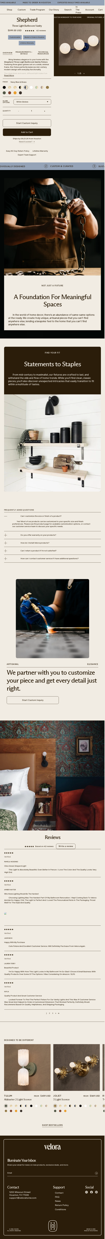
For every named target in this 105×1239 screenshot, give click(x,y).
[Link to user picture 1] (5, 913)
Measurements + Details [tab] (24, 53)
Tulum (8, 1096)
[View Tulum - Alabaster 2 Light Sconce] (27, 1067)
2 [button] (49, 1013)
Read (9, 75)
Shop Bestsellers (52, 1125)
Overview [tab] (8, 53)
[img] (50, 853)
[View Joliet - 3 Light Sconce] (76, 1067)
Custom (22, 9)
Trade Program (37, 9)
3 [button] (52, 1013)
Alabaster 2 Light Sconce (18, 1099)
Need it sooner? (25, 142)
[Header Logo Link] (52, 1147)
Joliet (57, 1096)
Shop (9, 9)
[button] (30, 30)
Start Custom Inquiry (27, 123)
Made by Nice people (91, 1230)
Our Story (54, 9)
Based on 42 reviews (44, 846)
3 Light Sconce (61, 1099)
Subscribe (96, 1173)
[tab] (43, 53)
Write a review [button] (66, 846)
